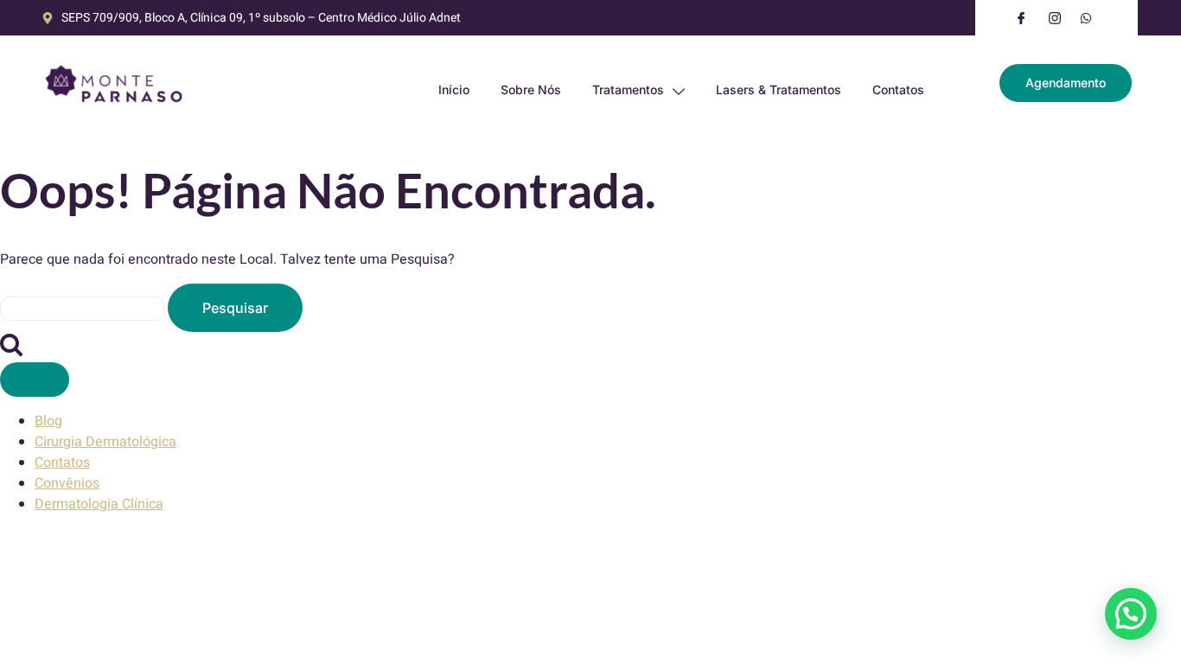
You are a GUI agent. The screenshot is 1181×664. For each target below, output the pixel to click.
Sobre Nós (531, 89)
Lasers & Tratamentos (778, 89)
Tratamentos (628, 89)
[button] (1131, 614)
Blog (48, 421)
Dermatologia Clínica (99, 504)
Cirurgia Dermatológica (105, 441)
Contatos (898, 89)
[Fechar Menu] (34, 379)
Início (453, 89)
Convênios (67, 483)
